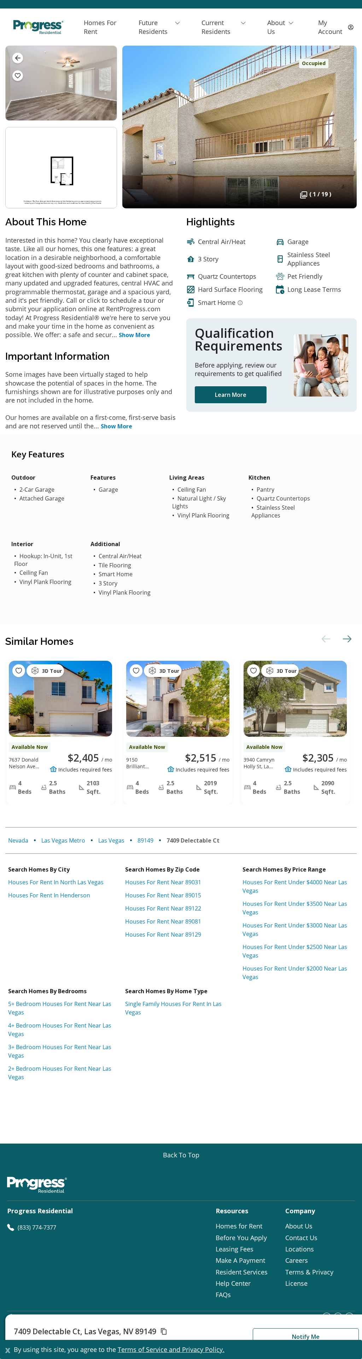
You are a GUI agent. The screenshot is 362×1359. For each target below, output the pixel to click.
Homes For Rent (100, 26)
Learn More (230, 395)
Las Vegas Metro (63, 840)
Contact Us (301, 1237)
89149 (145, 840)
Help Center (233, 1283)
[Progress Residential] (38, 27)
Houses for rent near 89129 (163, 934)
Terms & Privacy (309, 1272)
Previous (324, 638)
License (296, 1283)
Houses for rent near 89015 (163, 895)
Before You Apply (241, 1237)
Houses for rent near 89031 (163, 882)
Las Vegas (111, 840)
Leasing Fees (234, 1249)
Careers (296, 1260)
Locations (299, 1249)
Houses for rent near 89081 (163, 921)
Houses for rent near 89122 (163, 908)
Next (346, 638)
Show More (134, 335)
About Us (299, 1226)
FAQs (223, 1294)
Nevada (18, 840)
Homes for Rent (239, 1226)
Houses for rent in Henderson (49, 895)
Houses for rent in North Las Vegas (56, 882)
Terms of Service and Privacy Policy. (171, 1349)
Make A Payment (240, 1260)
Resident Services (242, 1272)
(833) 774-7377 (37, 1227)
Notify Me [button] (306, 1337)
